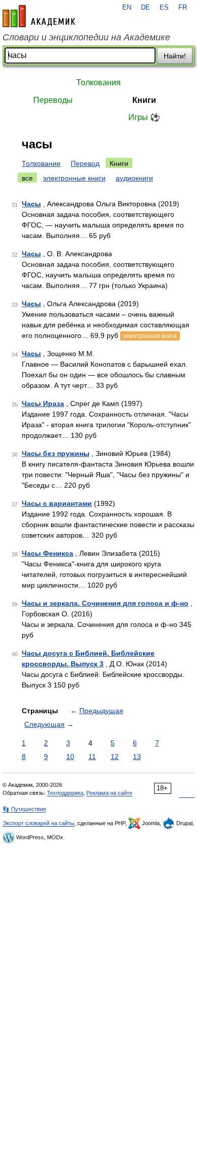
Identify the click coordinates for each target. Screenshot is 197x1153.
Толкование (41, 163)
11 (92, 757)
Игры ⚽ (144, 117)
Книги (144, 100)
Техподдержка (65, 793)
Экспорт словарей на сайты (38, 823)
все (27, 178)
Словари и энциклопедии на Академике (86, 37)
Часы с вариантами (57, 503)
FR (182, 7)
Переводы (53, 100)
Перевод (85, 163)
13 (137, 757)
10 (70, 757)
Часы (31, 204)
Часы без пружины (55, 453)
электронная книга (150, 335)
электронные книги (74, 178)
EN (126, 7)
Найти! (175, 56)
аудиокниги (134, 178)
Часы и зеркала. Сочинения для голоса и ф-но (105, 603)
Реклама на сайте (109, 793)
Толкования (98, 82)
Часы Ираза (43, 403)
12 (115, 757)
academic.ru (39, 16)
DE (145, 7)
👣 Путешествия (24, 809)
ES (164, 7)
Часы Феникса (47, 553)
